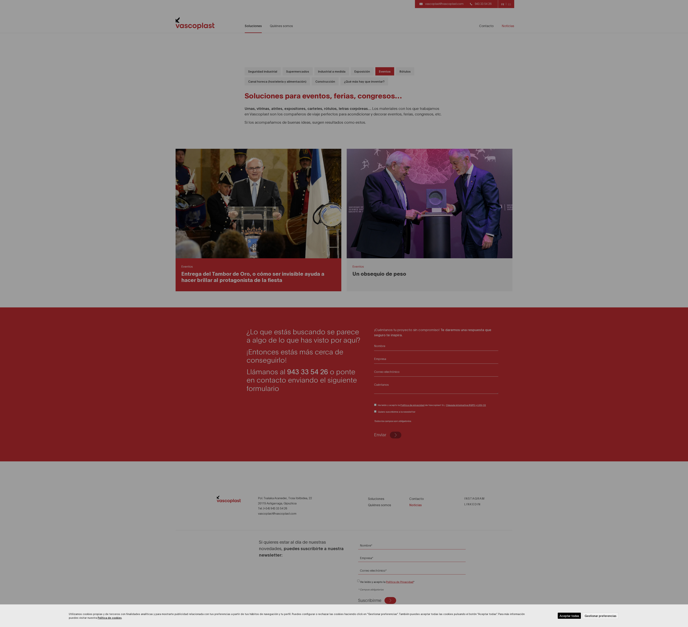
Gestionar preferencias (600, 616)
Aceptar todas (569, 616)
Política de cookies (110, 617)
